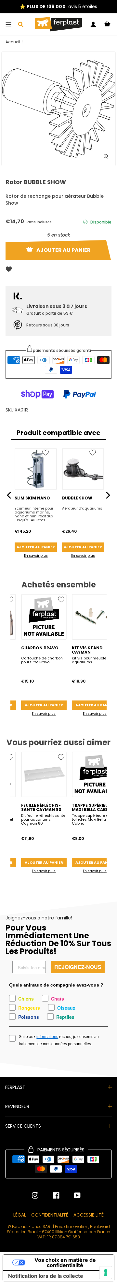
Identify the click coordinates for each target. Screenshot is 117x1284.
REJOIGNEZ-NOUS (77, 967)
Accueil (13, 42)
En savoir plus (36, 555)
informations (47, 1036)
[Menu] (8, 24)
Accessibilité (88, 1215)
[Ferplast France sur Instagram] (35, 1195)
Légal (19, 1215)
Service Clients (23, 1126)
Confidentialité (49, 1215)
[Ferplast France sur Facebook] (51, 1195)
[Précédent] (9, 495)
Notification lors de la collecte (45, 1276)
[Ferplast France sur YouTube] (72, 1195)
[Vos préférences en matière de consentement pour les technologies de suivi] (105, 1272)
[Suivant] (108, 495)
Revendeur (17, 1106)
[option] (58, 6)
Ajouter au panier (36, 547)
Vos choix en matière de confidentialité (65, 1262)
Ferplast (15, 1087)
